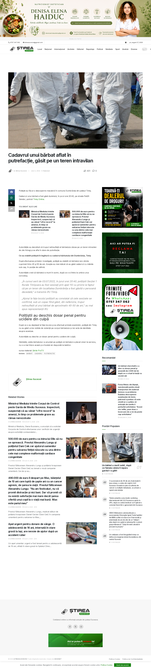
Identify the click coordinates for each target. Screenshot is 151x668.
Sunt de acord (122, 665)
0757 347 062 (15, 42)
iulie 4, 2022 (35, 171)
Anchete (70, 49)
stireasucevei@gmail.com (34, 42)
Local (40, 49)
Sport (117, 49)
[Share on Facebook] (11, 192)
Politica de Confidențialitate (132, 659)
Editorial (80, 49)
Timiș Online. (39, 199)
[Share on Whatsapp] (11, 198)
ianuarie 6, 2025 (125, 417)
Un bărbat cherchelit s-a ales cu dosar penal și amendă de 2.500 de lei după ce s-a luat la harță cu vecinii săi (130, 371)
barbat (30, 353)
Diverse (134, 49)
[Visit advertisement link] (75, 18)
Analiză (125, 49)
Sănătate (109, 49)
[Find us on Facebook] (70, 627)
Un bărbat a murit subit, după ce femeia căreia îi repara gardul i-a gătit (116, 468)
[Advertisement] (75, 62)
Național (48, 49)
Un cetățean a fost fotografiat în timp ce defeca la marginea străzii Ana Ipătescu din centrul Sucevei (125, 537)
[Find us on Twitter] (75, 627)
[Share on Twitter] (11, 203)
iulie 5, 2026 (28, 539)
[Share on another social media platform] (11, 209)
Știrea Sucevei (21, 171)
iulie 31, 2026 (78, 238)
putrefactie (49, 353)
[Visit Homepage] (22, 49)
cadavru (38, 353)
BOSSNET (58, 659)
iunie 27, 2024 (124, 379)
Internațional (59, 49)
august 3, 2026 (38, 233)
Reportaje (90, 49)
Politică (100, 49)
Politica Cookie (114, 659)
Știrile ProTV (38, 350)
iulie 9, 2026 (28, 507)
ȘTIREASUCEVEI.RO (20, 659)
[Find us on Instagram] (81, 627)
